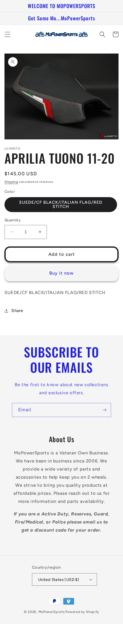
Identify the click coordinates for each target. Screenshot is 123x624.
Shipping (11, 182)
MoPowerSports (52, 612)
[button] (7, 34)
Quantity (12, 220)
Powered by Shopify (82, 612)
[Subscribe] (104, 410)
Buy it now (61, 273)
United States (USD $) (58, 579)
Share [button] (17, 310)
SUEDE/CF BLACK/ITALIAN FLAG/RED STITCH (60, 204)
